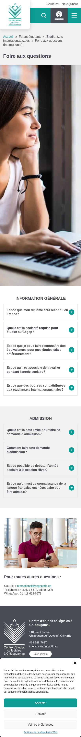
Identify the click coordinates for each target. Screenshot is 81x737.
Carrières (53, 4)
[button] (75, 663)
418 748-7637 (38, 642)
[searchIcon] (44, 15)
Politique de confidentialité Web (40, 732)
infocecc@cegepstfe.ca (43, 646)
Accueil (8, 36)
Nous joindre (70, 4)
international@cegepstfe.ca (34, 585)
